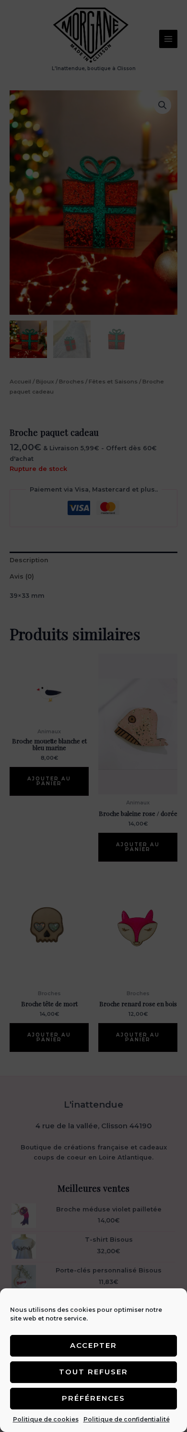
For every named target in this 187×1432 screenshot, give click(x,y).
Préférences (93, 1398)
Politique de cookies (46, 1419)
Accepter (93, 1345)
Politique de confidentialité (126, 1419)
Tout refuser (93, 1371)
